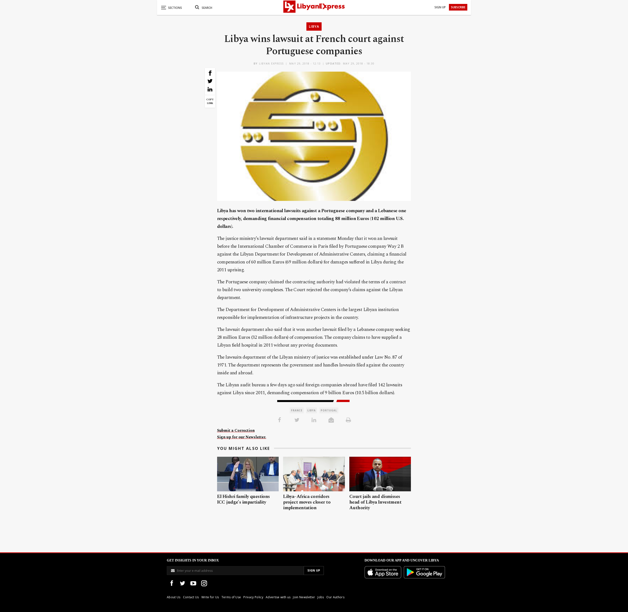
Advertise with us (278, 597)
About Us (174, 597)
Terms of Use (231, 597)
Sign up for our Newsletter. (241, 437)
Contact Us (191, 597)
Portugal (329, 410)
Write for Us (210, 597)
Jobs (320, 597)
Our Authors (335, 597)
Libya (314, 26)
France (296, 410)
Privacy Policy (253, 597)
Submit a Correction (236, 430)
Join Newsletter (304, 597)
